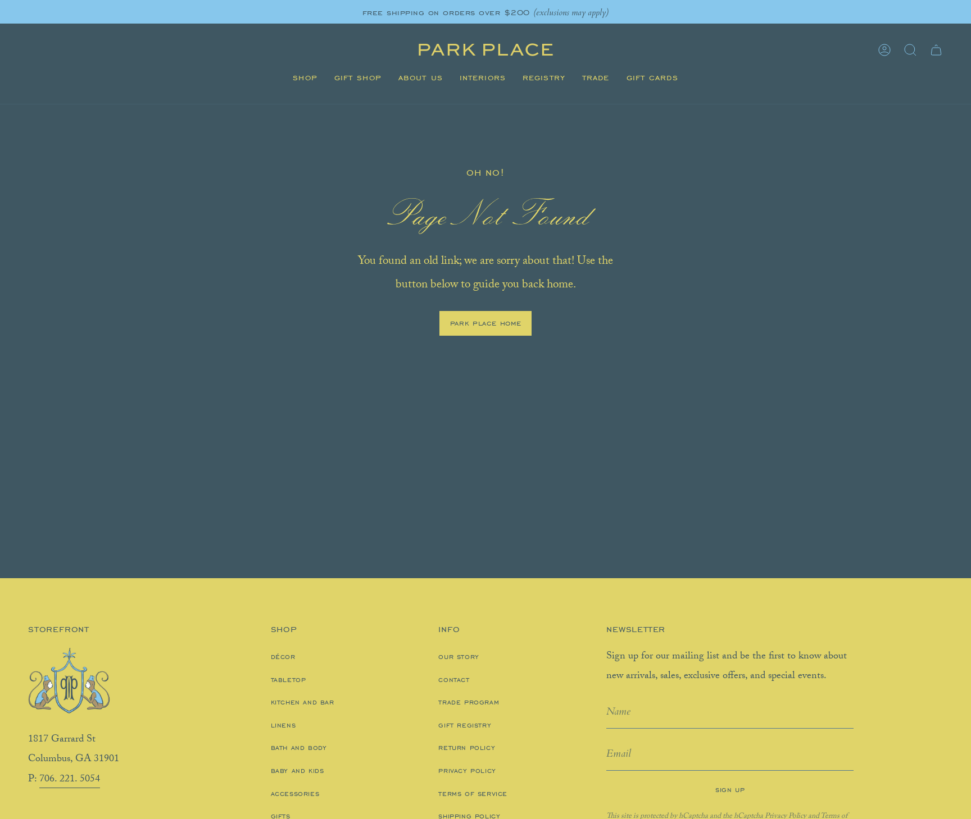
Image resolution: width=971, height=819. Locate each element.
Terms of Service (472, 793)
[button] (304, 78)
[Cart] (936, 50)
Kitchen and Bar (302, 702)
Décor (283, 656)
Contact (453, 679)
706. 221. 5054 (69, 779)
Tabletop (288, 679)
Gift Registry (464, 725)
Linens (283, 725)
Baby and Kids (297, 770)
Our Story (458, 656)
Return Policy (466, 747)
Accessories (295, 793)
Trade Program (468, 702)
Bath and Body (299, 747)
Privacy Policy (467, 770)
